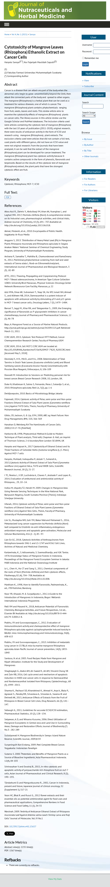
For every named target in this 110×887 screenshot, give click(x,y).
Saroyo (33, 34)
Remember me (92, 58)
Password (87, 51)
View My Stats (55, 878)
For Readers (90, 178)
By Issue (88, 139)
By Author (88, 144)
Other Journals (91, 156)
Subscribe (89, 86)
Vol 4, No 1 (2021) (19, 34)
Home (6, 34)
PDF (8, 197)
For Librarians (91, 190)
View (86, 80)
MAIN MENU (6, 24)
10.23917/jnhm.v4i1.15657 (22, 826)
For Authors (89, 184)
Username (87, 44)
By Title (87, 150)
